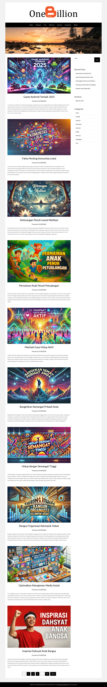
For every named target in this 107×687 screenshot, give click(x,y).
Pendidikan (79, 139)
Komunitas (68, 25)
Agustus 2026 (80, 100)
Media (76, 25)
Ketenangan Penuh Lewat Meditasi (39, 219)
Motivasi (51, 25)
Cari (75, 58)
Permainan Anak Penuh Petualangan (39, 285)
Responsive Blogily (63, 684)
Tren (45, 25)
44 (47, 673)
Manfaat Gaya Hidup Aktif (39, 347)
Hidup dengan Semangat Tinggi (39, 466)
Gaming (78, 116)
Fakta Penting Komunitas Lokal (39, 158)
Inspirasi (59, 25)
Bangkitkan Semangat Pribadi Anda (39, 406)
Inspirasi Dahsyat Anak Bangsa (39, 650)
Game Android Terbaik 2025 (39, 96)
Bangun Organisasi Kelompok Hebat (39, 525)
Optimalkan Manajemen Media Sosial (39, 585)
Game (31, 25)
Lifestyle (38, 25)
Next (53, 673)
